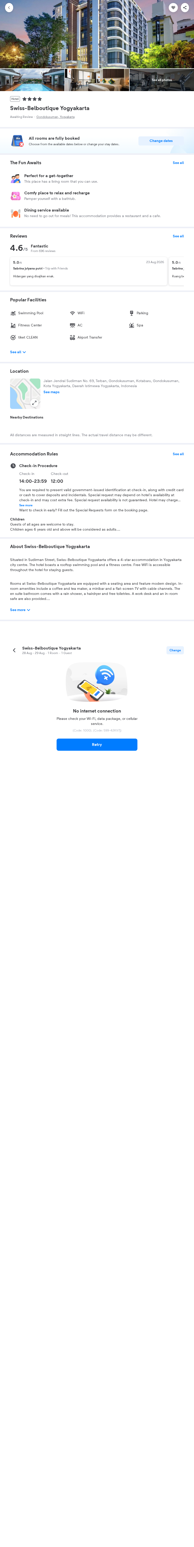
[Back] (9, 7)
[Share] (185, 7)
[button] (25, 394)
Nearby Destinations (26, 417)
